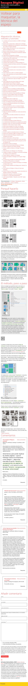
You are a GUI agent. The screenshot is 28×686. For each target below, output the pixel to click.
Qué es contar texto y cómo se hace (10, 137)
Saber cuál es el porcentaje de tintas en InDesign (13, 145)
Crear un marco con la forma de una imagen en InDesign (15, 77)
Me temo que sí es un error (10, 490)
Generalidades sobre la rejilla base (10, 98)
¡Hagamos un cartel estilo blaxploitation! (11, 175)
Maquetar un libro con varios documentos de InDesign (14, 123)
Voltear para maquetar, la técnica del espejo (12, 174)
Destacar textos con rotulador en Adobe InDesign (13, 88)
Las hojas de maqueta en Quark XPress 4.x (12, 120)
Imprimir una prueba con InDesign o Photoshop (13, 117)
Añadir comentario (5, 433)
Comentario (3, 622)
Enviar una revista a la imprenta (9, 91)
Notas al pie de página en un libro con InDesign (13, 126)
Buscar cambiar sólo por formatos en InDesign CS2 (14, 51)
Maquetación (18, 181)
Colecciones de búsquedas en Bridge (11, 55)
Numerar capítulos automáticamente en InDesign (13, 132)
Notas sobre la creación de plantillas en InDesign (13, 127)
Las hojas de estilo (7, 119)
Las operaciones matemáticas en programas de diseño (14, 121)
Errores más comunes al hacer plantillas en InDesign (14, 93)
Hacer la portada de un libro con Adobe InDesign (13, 106)
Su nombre (3, 602)
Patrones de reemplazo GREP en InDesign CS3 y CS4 (14, 133)
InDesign (13, 181)
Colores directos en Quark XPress (10, 61)
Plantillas (16, 182)
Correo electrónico (5, 608)
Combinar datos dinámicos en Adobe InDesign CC (13, 62)
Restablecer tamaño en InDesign (10, 143)
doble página (15, 504)
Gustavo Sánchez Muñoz (6, 184)
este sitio (18, 676)
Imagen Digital (12, 2)
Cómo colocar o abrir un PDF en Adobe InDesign (13, 84)
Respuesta (23, 482)
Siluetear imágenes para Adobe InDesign (11, 146)
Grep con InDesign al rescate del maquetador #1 (13, 101)
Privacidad (3, 683)
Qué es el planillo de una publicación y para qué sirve (14, 139)
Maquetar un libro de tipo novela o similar (12, 124)
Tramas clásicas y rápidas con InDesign (11, 155)
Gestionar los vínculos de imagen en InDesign (12, 100)
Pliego (5, 504)
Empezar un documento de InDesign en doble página (14, 90)
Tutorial (12, 182)
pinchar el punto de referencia (18, 351)
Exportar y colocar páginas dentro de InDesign (13, 94)
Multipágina (7, 182)
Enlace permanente (21, 439)
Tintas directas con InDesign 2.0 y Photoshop (12, 150)
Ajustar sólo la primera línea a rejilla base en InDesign (14, 43)
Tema (2, 596)
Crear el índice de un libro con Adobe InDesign (13, 72)
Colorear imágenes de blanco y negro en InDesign (13, 59)
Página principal (4, 616)
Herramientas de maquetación (9, 110)
